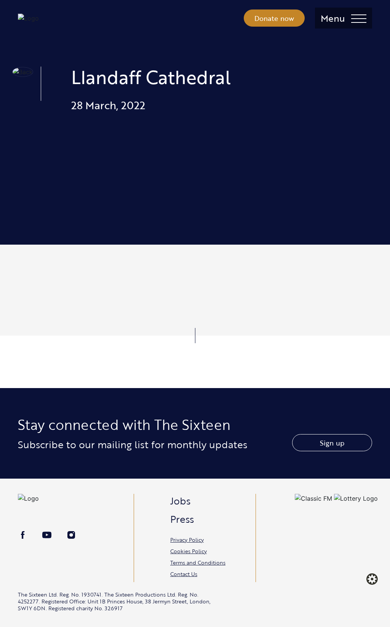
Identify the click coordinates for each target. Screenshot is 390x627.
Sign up (332, 443)
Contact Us (183, 574)
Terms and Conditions (197, 563)
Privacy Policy (187, 540)
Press (182, 519)
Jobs (180, 500)
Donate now (274, 18)
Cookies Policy (188, 551)
